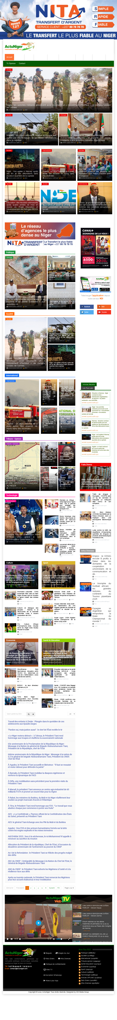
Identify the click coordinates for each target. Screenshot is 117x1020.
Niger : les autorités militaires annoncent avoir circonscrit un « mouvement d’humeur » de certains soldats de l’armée (95, 410)
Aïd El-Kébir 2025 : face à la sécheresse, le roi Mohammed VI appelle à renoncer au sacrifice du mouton (39, 837)
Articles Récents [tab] (89, 384)
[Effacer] (33, 714)
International (41, 57)
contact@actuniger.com (19, 968)
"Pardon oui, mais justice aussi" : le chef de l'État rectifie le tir (35, 729)
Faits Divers (85, 980)
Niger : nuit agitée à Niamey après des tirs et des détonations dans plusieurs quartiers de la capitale (100, 437)
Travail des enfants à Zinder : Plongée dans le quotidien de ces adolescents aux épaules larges (36, 722)
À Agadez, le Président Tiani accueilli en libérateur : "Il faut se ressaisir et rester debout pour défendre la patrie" (39, 765)
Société (29, 57)
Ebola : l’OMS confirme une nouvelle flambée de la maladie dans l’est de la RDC (64, 701)
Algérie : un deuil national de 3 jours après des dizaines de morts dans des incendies (100, 449)
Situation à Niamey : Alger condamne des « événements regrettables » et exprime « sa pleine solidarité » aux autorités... (95, 396)
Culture (88, 57)
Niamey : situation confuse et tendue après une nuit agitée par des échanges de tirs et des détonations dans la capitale (95, 424)
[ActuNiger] (21, 46)
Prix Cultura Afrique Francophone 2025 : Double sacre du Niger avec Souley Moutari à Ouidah (27, 627)
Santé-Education (67, 57)
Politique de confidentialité (55, 964)
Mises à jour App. (51, 981)
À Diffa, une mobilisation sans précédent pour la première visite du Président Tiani (38, 782)
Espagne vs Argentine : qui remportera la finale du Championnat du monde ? (101, 615)
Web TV (49, 970)
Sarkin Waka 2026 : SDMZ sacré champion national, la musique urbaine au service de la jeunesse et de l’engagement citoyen (20, 578)
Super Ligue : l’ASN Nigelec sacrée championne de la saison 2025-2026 (64, 619)
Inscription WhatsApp (53, 975)
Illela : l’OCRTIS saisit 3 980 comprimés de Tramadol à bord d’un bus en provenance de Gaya (95, 481)
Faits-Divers (49, 959)
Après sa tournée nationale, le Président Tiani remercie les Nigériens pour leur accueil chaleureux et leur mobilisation (39, 878)
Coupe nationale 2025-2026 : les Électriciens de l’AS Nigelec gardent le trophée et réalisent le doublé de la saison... (64, 607)
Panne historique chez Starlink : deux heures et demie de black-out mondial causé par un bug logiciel (67, 519)
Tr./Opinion (11, 63)
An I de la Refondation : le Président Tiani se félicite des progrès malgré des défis (40, 853)
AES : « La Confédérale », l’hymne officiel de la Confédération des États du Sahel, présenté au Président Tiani (40, 815)
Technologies (11, 501)
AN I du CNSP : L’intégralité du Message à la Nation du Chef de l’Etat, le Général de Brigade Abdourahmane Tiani (40, 862)
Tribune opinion (87, 961)
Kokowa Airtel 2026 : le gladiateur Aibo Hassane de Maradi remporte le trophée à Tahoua (64, 594)
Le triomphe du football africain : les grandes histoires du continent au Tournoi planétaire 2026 (101, 591)
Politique (19, 57)
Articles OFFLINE (87, 978)
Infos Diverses (86, 556)
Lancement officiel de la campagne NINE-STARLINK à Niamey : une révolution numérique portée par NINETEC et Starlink (67, 549)
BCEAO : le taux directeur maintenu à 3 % (27, 686)
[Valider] (29, 714)
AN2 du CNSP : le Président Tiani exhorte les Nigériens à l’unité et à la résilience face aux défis (39, 870)
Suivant (52, 888)
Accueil (9, 57)
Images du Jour (64, 953)
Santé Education (87, 964)
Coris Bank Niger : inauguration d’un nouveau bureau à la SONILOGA (27, 698)
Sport (79, 57)
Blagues (48, 953)
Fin (58, 888)
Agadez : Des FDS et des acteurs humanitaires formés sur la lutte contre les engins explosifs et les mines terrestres (37, 829)
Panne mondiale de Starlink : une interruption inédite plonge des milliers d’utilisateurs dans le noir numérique (67, 534)
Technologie (99, 57)
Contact (22, 63)
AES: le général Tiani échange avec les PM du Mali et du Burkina (37, 822)
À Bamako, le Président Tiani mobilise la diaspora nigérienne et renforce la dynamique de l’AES (36, 774)
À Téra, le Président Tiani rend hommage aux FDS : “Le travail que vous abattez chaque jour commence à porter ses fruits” (40, 806)
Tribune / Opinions (12, 444)
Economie (53, 57)
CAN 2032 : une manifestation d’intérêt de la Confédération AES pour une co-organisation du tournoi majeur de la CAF (57, 578)
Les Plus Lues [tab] (88, 388)
